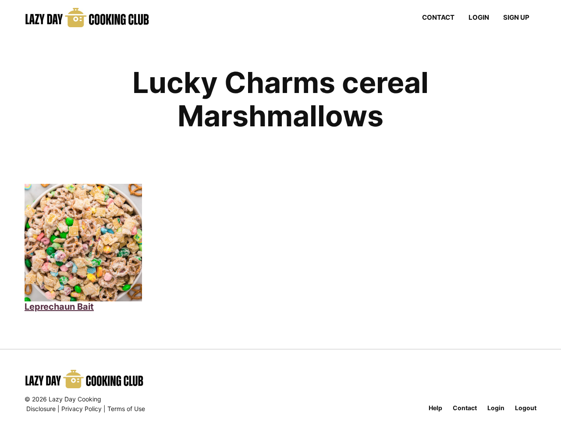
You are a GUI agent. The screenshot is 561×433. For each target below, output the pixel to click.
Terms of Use (126, 408)
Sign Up (516, 17)
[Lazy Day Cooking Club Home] (96, 17)
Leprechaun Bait (59, 306)
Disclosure (41, 408)
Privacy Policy (81, 408)
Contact (438, 17)
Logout (525, 408)
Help (435, 408)
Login (479, 17)
